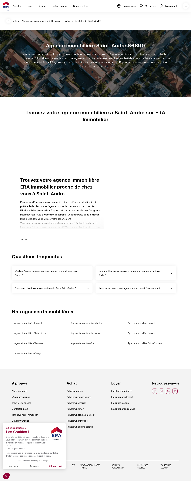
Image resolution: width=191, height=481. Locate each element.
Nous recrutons (19, 390)
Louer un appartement (122, 396)
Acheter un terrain (75, 408)
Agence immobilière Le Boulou (86, 333)
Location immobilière (121, 390)
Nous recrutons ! (81, 5)
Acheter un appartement (79, 396)
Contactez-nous (20, 408)
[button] (6, 476)
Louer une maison (120, 402)
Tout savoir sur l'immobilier (25, 414)
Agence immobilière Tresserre (28, 343)
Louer (30, 5)
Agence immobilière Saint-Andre (30, 333)
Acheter (17, 5)
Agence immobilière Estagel (28, 322)
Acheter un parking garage (80, 426)
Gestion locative (59, 5)
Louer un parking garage (123, 408)
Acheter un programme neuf (80, 414)
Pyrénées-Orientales (74, 20)
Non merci (13, 466)
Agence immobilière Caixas (141, 333)
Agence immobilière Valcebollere (87, 322)
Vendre (42, 5)
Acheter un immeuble (77, 420)
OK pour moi (55, 466)
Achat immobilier (75, 390)
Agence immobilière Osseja (27, 353)
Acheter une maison (76, 402)
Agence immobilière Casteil (141, 322)
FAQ (73, 465)
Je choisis (34, 466)
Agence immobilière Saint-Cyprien (145, 343)
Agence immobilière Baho (83, 343)
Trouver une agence (21, 402)
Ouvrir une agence (21, 396)
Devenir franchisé (20, 420)
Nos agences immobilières (35, 20)
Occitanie (55, 20)
